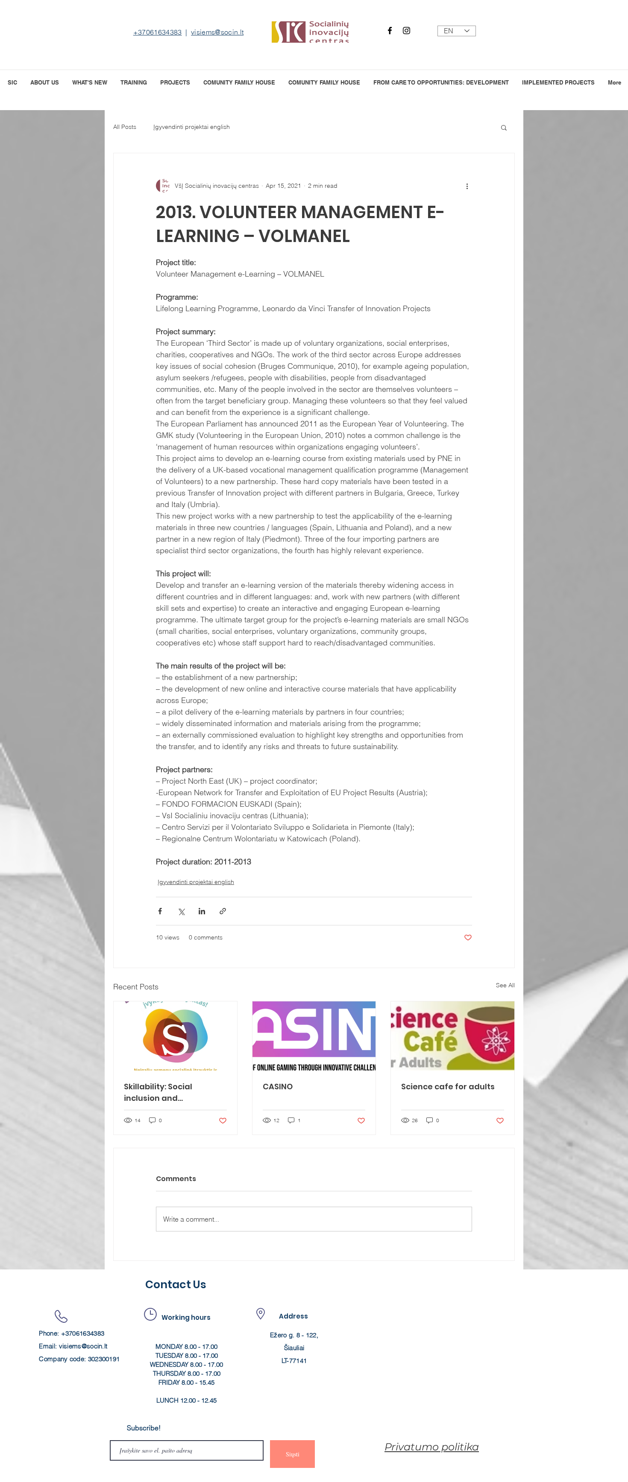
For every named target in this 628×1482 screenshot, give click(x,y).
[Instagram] (406, 30)
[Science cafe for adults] (452, 1036)
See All (505, 985)
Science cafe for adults (448, 1086)
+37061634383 (157, 32)
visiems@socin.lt (217, 32)
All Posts (124, 127)
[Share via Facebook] (160, 911)
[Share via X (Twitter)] (181, 911)
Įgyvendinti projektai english (191, 127)
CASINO (278, 1086)
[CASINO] (314, 1036)
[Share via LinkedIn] (202, 911)
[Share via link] (223, 911)
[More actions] (467, 186)
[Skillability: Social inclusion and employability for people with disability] (175, 1036)
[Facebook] (390, 30)
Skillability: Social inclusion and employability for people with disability (173, 1092)
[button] (175, 82)
